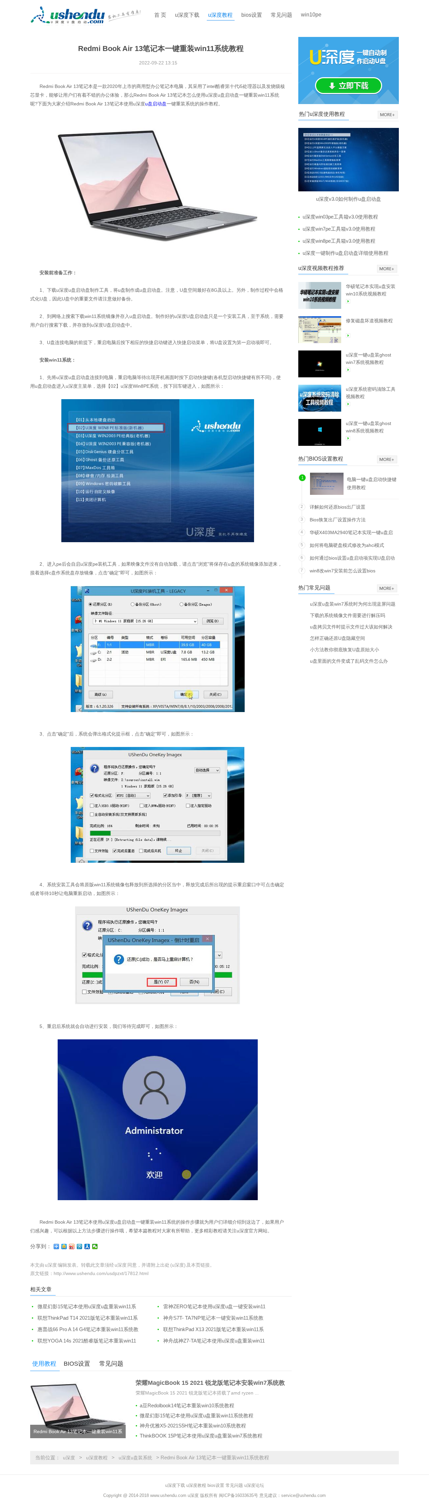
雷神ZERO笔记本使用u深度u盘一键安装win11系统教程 (210, 1307)
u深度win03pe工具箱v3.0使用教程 (340, 217)
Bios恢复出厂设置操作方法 (338, 519)
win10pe (311, 14)
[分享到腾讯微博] (79, 1246)
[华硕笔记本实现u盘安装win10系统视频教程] (319, 295)
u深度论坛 (254, 1485)
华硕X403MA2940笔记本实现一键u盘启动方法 (351, 533)
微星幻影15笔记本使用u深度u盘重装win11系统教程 (83, 1307)
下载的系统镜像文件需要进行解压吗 (347, 615)
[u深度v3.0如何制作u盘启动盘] (348, 159)
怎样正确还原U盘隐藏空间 (337, 638)
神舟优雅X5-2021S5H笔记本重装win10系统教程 (193, 1425)
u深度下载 (187, 15)
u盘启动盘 (156, 103)
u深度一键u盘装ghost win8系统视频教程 (368, 427)
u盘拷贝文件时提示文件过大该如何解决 (351, 626)
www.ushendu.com (168, 1495)
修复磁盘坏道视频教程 (369, 320)
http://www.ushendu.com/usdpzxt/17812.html (101, 1273)
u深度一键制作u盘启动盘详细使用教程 (345, 253)
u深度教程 (220, 15)
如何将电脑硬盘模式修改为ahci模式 (347, 545)
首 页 (160, 15)
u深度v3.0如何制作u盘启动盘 (348, 199)
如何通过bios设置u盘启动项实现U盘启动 (352, 558)
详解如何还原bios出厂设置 (337, 507)
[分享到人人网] (87, 1246)
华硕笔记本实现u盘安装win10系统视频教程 (370, 290)
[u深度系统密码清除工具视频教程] (319, 398)
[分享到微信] (95, 1246)
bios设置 (251, 15)
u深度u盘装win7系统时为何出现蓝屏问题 (352, 603)
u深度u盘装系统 (135, 1457)
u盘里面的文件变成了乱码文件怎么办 (349, 660)
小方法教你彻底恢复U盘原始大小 (344, 649)
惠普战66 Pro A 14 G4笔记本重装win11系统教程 (84, 1329)
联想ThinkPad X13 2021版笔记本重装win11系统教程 (210, 1329)
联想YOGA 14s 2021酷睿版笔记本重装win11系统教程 (83, 1341)
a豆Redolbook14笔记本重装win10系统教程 (187, 1405)
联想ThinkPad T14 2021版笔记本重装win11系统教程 (84, 1318)
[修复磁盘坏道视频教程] (319, 329)
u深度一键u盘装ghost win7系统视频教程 (368, 358)
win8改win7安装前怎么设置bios (342, 570)
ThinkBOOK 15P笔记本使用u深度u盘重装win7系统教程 (201, 1436)
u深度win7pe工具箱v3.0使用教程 (339, 229)
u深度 (69, 1457)
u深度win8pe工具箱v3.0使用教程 (339, 241)
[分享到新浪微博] (72, 1246)
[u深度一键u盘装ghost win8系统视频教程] (319, 432)
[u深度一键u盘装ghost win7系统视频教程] (319, 363)
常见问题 (281, 15)
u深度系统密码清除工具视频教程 (370, 392)
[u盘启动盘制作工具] (91, 15)
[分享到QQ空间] (64, 1246)
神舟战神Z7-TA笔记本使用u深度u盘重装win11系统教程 (210, 1341)
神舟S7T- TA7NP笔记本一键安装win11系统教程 (209, 1318)
